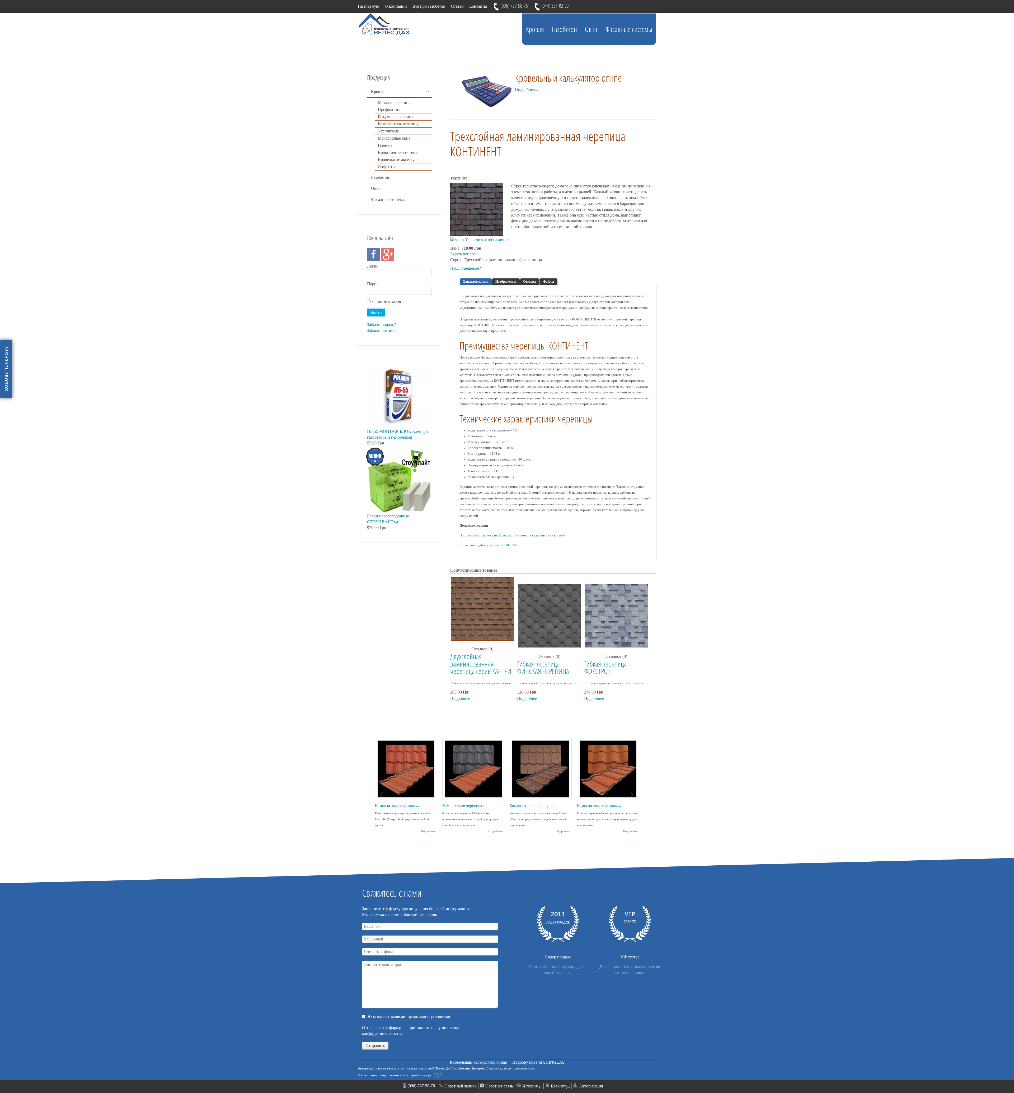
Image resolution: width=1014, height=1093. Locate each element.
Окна (591, 29)
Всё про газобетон (428, 6)
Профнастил (389, 109)
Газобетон (564, 29)
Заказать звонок (6, 369)
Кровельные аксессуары (399, 159)
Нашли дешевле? (465, 268)
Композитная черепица (399, 124)
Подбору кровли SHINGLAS (538, 1062)
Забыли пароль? (381, 324)
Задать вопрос (463, 254)
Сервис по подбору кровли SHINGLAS (488, 545)
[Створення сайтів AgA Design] (437, 1075)
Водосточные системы (398, 152)
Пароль (373, 284)
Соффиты (386, 166)
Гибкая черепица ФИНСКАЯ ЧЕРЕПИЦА (543, 667)
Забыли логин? (380, 330)
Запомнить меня (385, 301)
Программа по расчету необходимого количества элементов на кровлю (512, 535)
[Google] (387, 254)
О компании (396, 6)
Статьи (457, 6)
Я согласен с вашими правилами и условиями (408, 1016)
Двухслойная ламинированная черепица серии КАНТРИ (480, 663)
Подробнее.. (429, 831)
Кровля (535, 29)
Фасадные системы (628, 29)
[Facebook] (373, 254)
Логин (373, 266)
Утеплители (389, 131)
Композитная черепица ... (397, 805)
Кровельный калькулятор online (478, 1062)
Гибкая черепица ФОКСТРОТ (605, 667)
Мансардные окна (394, 138)
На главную (368, 6)
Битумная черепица (395, 116)
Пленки (385, 145)
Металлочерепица (394, 102)
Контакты (478, 6)
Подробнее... (526, 89)
